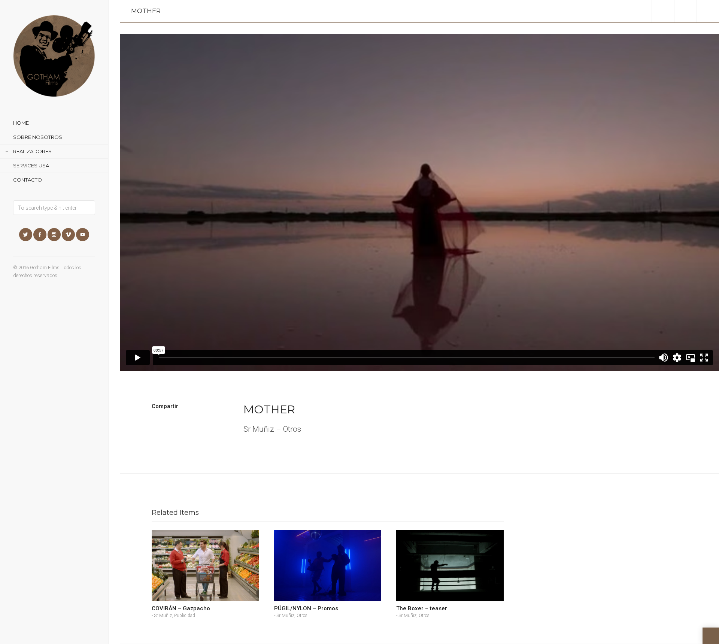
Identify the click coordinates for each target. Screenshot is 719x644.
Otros (302, 615)
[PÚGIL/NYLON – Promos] (328, 565)
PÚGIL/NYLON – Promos (306, 608)
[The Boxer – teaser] (450, 565)
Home (21, 123)
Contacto (27, 180)
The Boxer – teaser (421, 608)
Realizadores (32, 151)
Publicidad (184, 615)
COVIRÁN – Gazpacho (181, 608)
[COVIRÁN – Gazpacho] (205, 565)
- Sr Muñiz (162, 615)
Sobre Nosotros (37, 137)
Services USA (31, 165)
